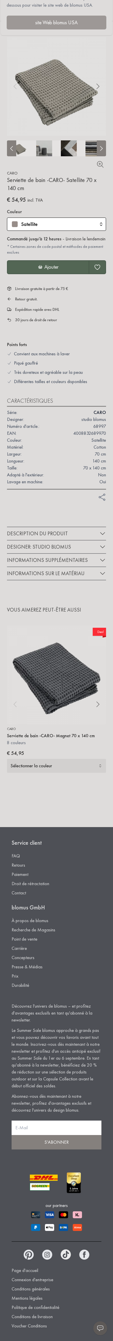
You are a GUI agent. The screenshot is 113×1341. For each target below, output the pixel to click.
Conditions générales (31, 1289)
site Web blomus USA (56, 22)
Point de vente (24, 939)
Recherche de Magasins (33, 930)
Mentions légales (27, 1298)
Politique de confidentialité (35, 1307)
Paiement (20, 874)
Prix (15, 976)
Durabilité (20, 985)
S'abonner (56, 1142)
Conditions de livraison (32, 1317)
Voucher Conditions (29, 1326)
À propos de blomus (30, 920)
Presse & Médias (27, 967)
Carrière (19, 948)
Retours (18, 865)
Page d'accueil (25, 1270)
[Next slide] (101, 148)
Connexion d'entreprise (32, 1280)
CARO (12, 173)
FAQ (16, 856)
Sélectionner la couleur (31, 766)
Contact (19, 893)
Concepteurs (23, 957)
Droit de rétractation (30, 884)
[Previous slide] (11, 148)
